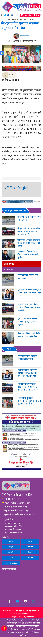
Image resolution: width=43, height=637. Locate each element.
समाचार (11, 557)
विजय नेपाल (24, 36)
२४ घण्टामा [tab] (8, 269)
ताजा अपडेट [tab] (9, 264)
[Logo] (21, 6)
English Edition (32, 15)
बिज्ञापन (30, 552)
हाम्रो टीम (30, 547)
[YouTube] (8, 15)
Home (11, 541)
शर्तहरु (11, 547)
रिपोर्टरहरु (30, 557)
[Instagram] (12, 15)
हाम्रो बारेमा (11, 552)
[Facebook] (2, 15)
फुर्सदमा (30, 541)
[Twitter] (5, 15)
